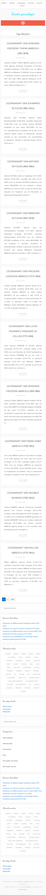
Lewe (37, 664)
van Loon (10, 684)
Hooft (9, 664)
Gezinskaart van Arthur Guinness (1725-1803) (17, 634)
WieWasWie (6, 712)
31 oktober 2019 (20, 395)
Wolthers (36, 688)
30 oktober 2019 (20, 450)
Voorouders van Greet (10, 761)
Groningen (19, 660)
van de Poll (22, 677)
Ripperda (36, 671)
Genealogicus (7, 709)
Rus (15, 674)
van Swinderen (20, 684)
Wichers (36, 684)
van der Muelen (34, 677)
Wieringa (9, 688)
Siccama (21, 674)
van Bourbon (11, 677)
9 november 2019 (20, 340)
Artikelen (12, 3)
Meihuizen (16, 667)
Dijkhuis (28, 657)
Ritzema (8, 674)
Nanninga (10, 671)
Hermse (28, 660)
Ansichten (31, 3)
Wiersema (18, 688)
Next (12, 599)
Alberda (8, 654)
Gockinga (9, 660)
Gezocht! (39, 3)
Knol (31, 664)
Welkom (4, 3)
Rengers (27, 671)
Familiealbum (21, 3)
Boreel (38, 654)
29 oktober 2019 (20, 557)
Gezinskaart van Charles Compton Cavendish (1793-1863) (21, 628)
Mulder (36, 667)
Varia (4, 755)
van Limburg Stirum (32, 681)
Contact (21, 5)
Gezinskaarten (7, 743)
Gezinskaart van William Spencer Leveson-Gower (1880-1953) (22, 631)
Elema (36, 657)
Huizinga (24, 664)
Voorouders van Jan (9, 766)
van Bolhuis (36, 674)
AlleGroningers (7, 706)
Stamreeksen (7, 749)
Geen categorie (8, 738)
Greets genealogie (23, 14)
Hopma (16, 664)
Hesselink (36, 660)
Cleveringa (12, 657)
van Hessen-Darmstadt (15, 681)
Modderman (27, 667)
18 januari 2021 (20, 58)
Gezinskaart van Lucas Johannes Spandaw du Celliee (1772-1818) (23, 331)
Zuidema (23, 691)
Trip (28, 674)
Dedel (20, 657)
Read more (23, 90)
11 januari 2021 (20, 171)
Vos (30, 684)
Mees (8, 667)
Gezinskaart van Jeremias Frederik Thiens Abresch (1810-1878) (23, 48)
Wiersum (27, 688)
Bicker (31, 654)
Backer (16, 654)
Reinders (19, 671)
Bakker (23, 654)
